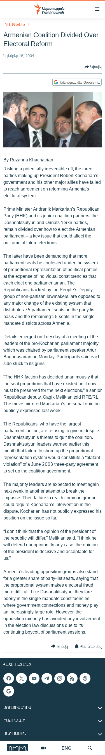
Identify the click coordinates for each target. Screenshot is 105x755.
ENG (66, 748)
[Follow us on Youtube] (34, 678)
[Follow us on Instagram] (59, 678)
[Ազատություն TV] (43, 748)
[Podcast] (85, 678)
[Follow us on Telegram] (46, 678)
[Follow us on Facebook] (8, 678)
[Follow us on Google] (8, 691)
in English (16, 24)
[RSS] (72, 678)
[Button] (93, 66)
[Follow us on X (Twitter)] (21, 678)
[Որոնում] (89, 748)
